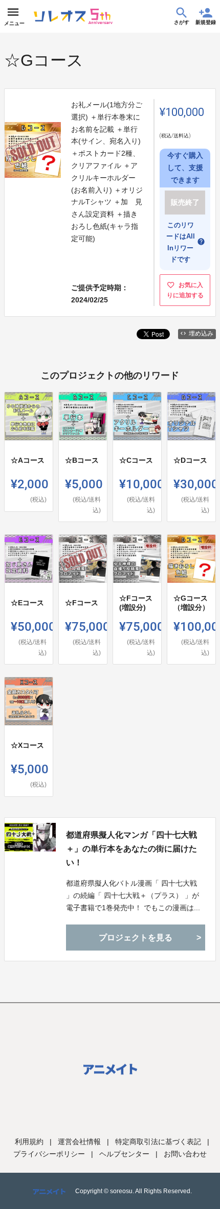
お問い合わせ (185, 1154)
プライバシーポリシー (49, 1154)
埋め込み (201, 333)
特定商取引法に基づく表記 (158, 1141)
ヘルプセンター (124, 1154)
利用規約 (29, 1141)
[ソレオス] (73, 16)
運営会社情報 (79, 1141)
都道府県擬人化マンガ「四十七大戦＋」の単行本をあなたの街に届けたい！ (131, 849)
